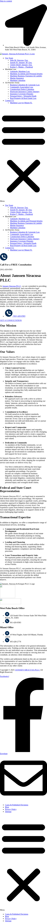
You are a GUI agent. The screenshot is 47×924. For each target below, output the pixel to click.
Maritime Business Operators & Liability (26, 76)
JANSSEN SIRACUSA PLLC (27, 670)
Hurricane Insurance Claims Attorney (24, 92)
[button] (23, 154)
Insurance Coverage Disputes (21, 94)
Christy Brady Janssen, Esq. (21, 65)
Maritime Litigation (17, 80)
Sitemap (8, 812)
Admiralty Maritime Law (20, 71)
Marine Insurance (17, 78)
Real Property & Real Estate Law (23, 98)
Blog (7, 807)
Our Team (9, 58)
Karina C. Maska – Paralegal (21, 67)
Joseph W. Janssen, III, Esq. (21, 62)
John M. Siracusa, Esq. (19, 60)
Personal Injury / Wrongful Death (23, 96)
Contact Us (9, 100)
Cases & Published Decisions (16, 805)
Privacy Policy (11, 809)
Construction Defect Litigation (22, 89)
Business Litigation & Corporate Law (25, 85)
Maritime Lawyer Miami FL (21, 103)
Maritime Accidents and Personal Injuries (26, 74)
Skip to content (6, 1)
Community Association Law (21, 87)
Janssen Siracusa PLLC (12, 286)
